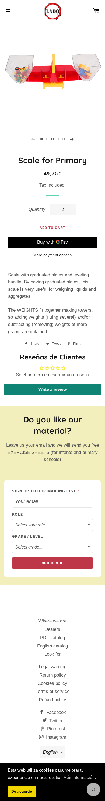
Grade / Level (27, 536)
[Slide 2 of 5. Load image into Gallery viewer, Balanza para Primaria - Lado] (47, 139)
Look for (52, 654)
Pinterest (55, 728)
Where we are (52, 621)
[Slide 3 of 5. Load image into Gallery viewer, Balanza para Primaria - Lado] (52, 139)
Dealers (52, 629)
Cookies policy (52, 683)
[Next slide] (72, 139)
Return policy (52, 675)
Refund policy (52, 699)
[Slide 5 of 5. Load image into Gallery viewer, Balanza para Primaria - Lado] (63, 139)
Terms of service (52, 691)
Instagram (55, 737)
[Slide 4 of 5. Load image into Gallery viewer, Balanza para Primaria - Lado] (58, 139)
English (50, 752)
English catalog (52, 646)
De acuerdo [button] (21, 791)
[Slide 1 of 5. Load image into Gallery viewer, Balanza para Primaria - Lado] (41, 139)
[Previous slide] (33, 139)
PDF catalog (52, 637)
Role (17, 514)
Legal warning (52, 666)
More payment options (52, 255)
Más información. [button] (79, 777)
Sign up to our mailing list (45, 491)
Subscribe (53, 563)
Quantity (37, 209)
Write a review (52, 389)
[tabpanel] (52, 74)
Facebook (55, 712)
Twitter (55, 720)
